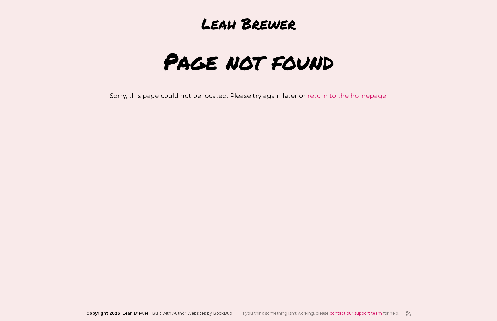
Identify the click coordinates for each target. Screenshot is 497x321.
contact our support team (356, 313)
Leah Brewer (248, 23)
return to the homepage (346, 96)
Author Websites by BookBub (202, 313)
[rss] (408, 313)
